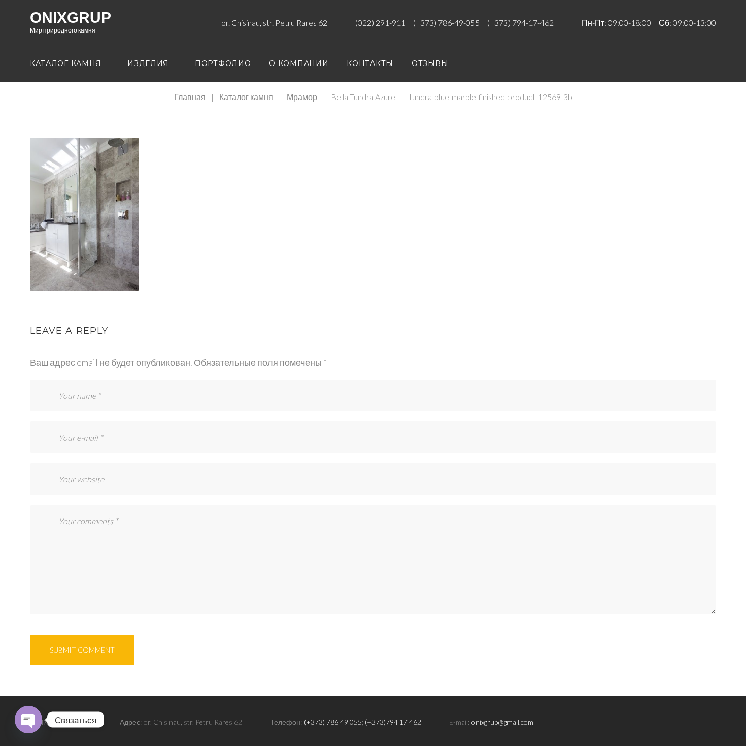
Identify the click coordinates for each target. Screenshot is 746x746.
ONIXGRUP (70, 17)
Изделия (148, 63)
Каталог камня (65, 63)
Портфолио (223, 63)
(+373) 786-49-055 (446, 22)
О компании (298, 63)
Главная (190, 97)
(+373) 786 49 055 (333, 722)
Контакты (370, 63)
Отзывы (430, 63)
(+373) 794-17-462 (520, 22)
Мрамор (302, 97)
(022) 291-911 (380, 22)
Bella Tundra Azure (363, 97)
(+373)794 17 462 (393, 722)
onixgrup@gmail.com (502, 722)
